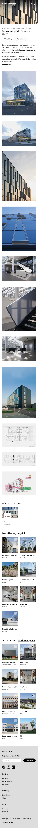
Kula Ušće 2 (24, 604)
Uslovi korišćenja (26, 819)
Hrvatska (10, 822)
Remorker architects (8, 714)
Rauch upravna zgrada (10, 736)
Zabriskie (23, 664)
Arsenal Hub (24, 711)
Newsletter (6, 795)
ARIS (21, 714)
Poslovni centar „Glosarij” (11, 687)
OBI (21, 736)
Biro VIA (5, 34)
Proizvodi (5, 784)
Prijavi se (30, 760)
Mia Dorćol (24, 662)
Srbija (4, 822)
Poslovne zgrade (26, 28)
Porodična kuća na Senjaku (12, 629)
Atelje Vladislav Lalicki (9, 664)
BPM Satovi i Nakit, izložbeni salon (14, 604)
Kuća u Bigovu (7, 580)
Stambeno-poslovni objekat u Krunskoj (16, 555)
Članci (4, 798)
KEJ (3, 738)
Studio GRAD (6, 689)
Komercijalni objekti (14, 28)
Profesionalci (7, 781)
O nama (5, 809)
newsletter (15, 756)
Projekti (4, 28)
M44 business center (10, 711)
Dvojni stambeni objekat (29, 580)
